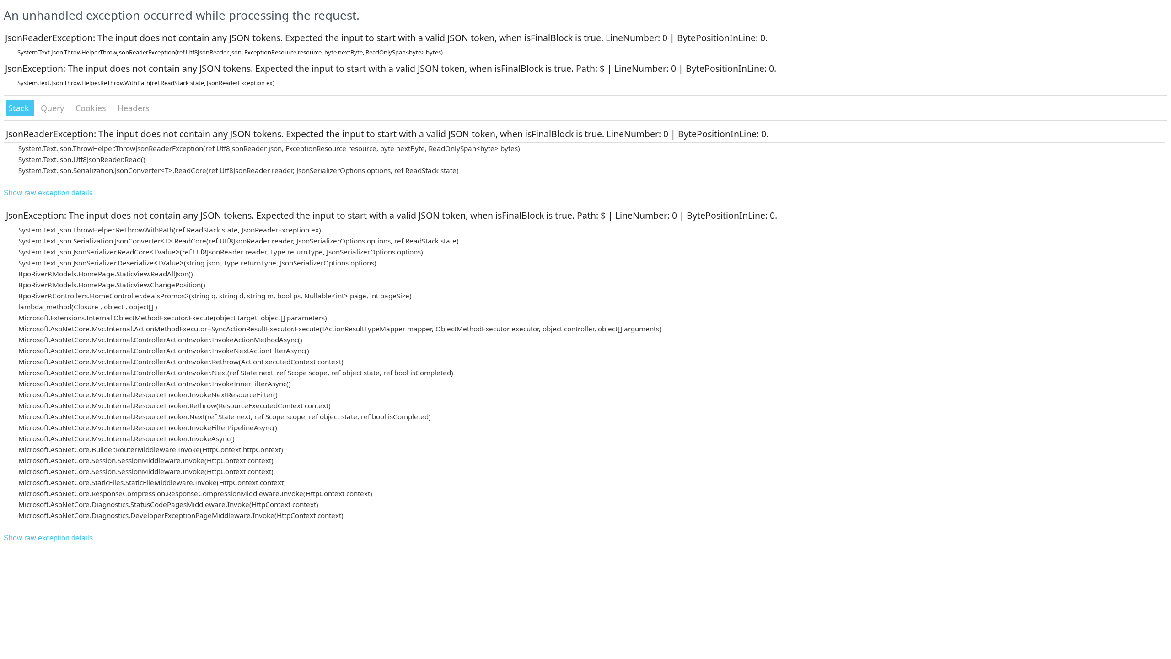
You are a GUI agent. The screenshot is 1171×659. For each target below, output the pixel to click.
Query (53, 108)
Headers (134, 108)
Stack (20, 108)
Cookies (91, 108)
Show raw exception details (48, 193)
